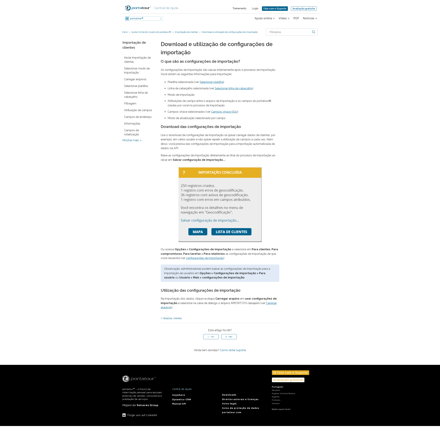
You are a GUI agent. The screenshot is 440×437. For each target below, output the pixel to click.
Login (255, 8)
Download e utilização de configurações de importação (229, 32)
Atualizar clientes (172, 318)
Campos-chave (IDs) (224, 111)
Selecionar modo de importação (137, 70)
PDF (296, 18)
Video (283, 18)
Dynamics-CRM (181, 399)
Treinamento (239, 8)
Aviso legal (229, 403)
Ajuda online (263, 18)
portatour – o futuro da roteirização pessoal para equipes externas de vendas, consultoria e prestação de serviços (142, 394)
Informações (132, 123)
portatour (136, 18)
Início (125, 32)
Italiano (276, 403)
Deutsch (276, 390)
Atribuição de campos (138, 110)
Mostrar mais (130, 140)
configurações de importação (204, 258)
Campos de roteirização (131, 132)
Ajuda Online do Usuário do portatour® (151, 32)
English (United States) (283, 393)
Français (276, 400)
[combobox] (292, 32)
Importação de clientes (186, 32)
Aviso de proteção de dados (240, 408)
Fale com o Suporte (274, 8)
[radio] (211, 336)
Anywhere (178, 395)
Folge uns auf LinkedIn (142, 415)
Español (275, 397)
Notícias (309, 18)
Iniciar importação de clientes (137, 59)
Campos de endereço (138, 117)
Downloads (229, 395)
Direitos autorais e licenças (240, 399)
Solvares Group (147, 405)
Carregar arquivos (135, 79)
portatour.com (231, 412)
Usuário (174, 18)
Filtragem (130, 103)
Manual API (179, 403)
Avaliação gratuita (304, 8)
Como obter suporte (233, 350)
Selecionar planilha (136, 86)
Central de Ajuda (165, 8)
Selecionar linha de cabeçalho (136, 94)
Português (277, 387)
